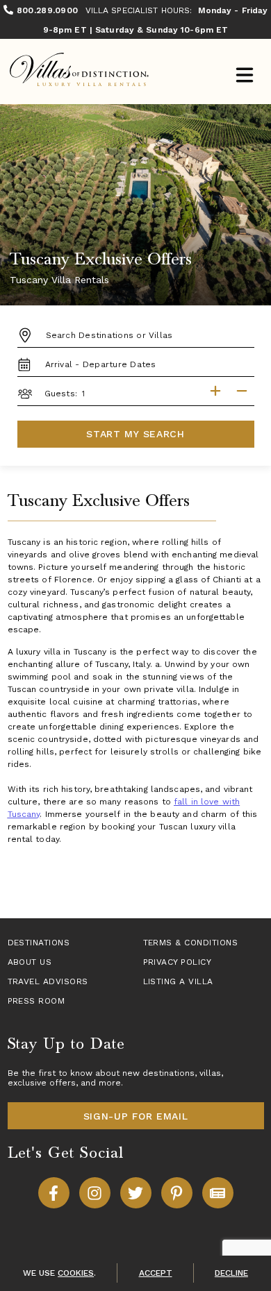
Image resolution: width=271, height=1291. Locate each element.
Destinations (39, 942)
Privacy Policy (177, 962)
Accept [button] (155, 1273)
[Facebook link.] (53, 1192)
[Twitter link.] (135, 1192)
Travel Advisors (48, 981)
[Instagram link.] (94, 1192)
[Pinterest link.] (176, 1192)
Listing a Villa (178, 981)
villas (210, 1073)
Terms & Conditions (190, 942)
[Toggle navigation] (244, 76)
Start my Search (135, 433)
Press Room (36, 1001)
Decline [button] (231, 1273)
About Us (30, 962)
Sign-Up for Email (135, 1116)
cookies (76, 1273)
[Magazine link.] (217, 1192)
